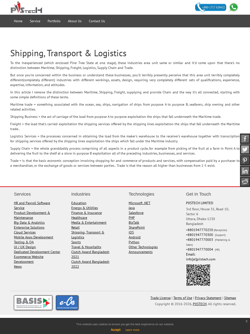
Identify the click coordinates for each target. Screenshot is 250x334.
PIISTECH (200, 304)
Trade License (160, 298)
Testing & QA (24, 242)
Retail (75, 227)
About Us (75, 21)
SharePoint (137, 227)
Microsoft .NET (139, 203)
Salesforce (136, 213)
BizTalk (134, 222)
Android (135, 237)
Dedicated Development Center (37, 252)
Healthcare (79, 217)
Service (35, 21)
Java (132, 208)
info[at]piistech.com (200, 259)
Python (134, 242)
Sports (76, 242)
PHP (132, 217)
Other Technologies (143, 247)
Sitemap (230, 298)
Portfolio (54, 21)
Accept (116, 329)
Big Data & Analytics (29, 222)
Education (78, 203)
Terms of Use (182, 298)
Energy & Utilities (84, 208)
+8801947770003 (200, 239)
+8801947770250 (199, 230)
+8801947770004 (200, 249)
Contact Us (97, 21)
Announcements (141, 252)
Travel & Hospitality (86, 247)
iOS (131, 232)
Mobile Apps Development (33, 237)
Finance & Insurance (86, 213)
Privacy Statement (208, 298)
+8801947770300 (200, 235)
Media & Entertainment (88, 222)
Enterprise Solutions (29, 227)
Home (18, 21)
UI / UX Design (25, 247)
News (18, 266)
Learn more (132, 330)
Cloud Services (25, 232)
